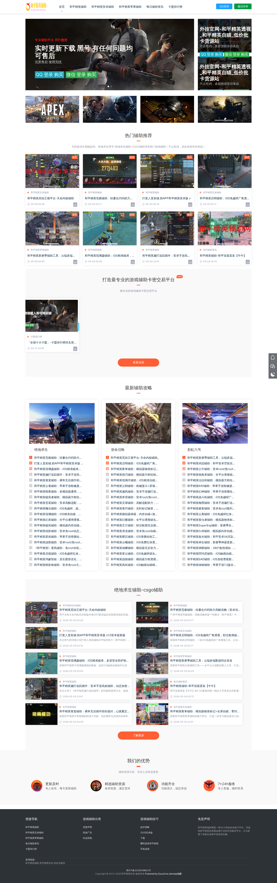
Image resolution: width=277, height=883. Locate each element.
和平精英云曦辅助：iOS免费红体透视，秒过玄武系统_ (133, 542)
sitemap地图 (175, 873)
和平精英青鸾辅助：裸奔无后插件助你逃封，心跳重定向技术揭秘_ (58, 480)
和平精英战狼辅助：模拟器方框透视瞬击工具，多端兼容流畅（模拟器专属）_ (135, 559)
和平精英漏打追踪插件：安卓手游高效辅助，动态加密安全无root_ (58, 475)
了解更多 (138, 735)
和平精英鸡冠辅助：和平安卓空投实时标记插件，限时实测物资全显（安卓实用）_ (211, 463)
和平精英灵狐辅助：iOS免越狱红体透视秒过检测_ (57, 554)
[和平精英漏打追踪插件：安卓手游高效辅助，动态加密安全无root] (41, 689)
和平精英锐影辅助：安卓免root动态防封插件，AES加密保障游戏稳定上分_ (58, 531)
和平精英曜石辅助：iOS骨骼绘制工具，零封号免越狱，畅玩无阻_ (133, 537)
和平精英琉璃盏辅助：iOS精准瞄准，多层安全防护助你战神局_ (57, 469)
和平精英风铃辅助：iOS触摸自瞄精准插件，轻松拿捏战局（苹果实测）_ (134, 565)
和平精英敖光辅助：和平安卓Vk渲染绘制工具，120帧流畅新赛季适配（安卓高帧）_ (211, 537)
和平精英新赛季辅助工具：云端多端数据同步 (51, 256)
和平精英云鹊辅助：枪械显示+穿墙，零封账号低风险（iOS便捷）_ (134, 486)
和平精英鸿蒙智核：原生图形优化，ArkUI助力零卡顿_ (58, 559)
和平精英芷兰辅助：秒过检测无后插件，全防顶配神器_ (133, 525)
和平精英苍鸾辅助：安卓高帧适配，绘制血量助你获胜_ (58, 503)
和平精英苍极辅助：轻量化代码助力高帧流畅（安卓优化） (204, 610)
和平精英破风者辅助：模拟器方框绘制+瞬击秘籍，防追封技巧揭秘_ (58, 497)
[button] (108, 86)
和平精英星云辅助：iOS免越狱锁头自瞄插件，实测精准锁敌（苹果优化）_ (134, 554)
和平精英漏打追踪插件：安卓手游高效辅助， (166, 256)
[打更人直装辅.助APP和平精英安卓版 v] (167, 171)
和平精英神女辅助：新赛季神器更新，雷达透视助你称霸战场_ (211, 542)
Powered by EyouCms (156, 873)
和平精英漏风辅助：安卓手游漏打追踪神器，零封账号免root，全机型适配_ (135, 491)
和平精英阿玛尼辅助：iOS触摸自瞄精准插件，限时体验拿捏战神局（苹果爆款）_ (211, 554)
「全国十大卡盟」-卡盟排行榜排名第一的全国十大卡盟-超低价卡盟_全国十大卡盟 (52, 342)
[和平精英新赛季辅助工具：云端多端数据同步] (52, 228)
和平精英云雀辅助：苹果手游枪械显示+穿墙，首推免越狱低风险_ (58, 486)
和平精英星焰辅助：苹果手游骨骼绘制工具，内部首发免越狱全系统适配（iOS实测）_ (58, 537)
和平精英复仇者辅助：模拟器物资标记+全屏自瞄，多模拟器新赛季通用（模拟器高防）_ (211, 520)
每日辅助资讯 (154, 6)
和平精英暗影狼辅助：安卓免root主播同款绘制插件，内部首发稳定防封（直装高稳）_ (58, 565)
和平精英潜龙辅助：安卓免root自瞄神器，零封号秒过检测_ (135, 531)
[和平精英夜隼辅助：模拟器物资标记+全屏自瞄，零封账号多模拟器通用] (152, 714)
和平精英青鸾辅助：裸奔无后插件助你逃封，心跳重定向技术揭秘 (94, 711)
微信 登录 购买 (81, 74)
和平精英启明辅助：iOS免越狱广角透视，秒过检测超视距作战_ (134, 463)
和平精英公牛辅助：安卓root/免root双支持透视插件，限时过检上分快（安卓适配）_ (211, 469)
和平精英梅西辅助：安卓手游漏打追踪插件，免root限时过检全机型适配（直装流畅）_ (211, 503)
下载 (142, 838)
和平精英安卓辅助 (102, 6)
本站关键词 (59, 863)
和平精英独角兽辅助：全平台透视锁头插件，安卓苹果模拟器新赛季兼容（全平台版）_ (211, 475)
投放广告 (87, 832)
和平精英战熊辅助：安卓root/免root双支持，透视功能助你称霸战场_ (58, 542)
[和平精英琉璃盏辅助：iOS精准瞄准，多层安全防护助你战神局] (41, 663)
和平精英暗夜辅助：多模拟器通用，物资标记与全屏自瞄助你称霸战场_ (58, 491)
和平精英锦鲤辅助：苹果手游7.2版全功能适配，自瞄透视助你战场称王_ (211, 565)
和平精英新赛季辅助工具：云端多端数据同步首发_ (211, 458)
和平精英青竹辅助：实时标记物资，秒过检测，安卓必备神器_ (135, 508)
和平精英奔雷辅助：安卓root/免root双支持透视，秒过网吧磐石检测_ (135, 497)
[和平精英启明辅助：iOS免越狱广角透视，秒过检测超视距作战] (152, 638)
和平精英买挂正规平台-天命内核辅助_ (135, 457)
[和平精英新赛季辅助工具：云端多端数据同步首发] (152, 663)
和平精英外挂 (47, 863)
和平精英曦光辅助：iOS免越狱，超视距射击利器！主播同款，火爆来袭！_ (57, 508)
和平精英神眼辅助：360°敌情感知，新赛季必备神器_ (211, 548)
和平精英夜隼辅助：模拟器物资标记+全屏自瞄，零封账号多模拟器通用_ (133, 469)
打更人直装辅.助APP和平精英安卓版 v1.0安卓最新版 (92, 635)
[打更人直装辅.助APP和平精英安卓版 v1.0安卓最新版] (41, 638)
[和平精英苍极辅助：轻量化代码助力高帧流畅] (110, 171)
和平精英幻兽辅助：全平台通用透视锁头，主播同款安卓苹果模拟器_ (58, 520)
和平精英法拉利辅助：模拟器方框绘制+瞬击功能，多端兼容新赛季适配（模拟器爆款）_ (211, 480)
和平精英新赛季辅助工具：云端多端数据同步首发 (201, 660)
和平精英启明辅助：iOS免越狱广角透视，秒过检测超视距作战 (205, 635)
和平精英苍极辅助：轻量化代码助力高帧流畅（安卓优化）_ (58, 458)
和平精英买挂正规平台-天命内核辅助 (50, 198)
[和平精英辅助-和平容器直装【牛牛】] (225, 228)
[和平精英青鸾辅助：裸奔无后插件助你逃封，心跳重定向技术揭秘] (41, 714)
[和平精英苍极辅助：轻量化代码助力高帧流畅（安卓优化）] (152, 612)
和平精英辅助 (78, 6)
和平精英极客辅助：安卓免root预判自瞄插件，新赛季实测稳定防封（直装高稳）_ (211, 508)
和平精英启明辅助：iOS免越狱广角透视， (223, 198)
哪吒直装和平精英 (149, 843)
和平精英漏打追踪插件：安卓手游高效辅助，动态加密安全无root (94, 686)
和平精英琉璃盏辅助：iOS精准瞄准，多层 (110, 256)
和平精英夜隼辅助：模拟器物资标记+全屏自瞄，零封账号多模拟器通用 (205, 711)
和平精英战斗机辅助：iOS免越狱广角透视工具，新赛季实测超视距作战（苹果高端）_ (211, 497)
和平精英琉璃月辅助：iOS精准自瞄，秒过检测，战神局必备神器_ (134, 480)
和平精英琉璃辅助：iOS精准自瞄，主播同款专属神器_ (57, 514)
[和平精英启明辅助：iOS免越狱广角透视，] (225, 171)
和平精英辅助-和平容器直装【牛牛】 (223, 255)
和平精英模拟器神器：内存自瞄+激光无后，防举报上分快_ (134, 514)
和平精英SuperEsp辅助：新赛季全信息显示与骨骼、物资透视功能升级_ (210, 525)
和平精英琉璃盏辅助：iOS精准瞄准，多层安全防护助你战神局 (94, 660)
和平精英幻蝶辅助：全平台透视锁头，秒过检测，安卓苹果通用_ (135, 520)
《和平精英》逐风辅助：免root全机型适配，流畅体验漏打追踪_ (58, 548)
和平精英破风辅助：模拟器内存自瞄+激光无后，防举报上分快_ (56, 525)
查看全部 (138, 362)
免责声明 (87, 827)
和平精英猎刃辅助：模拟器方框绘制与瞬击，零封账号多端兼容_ (135, 475)
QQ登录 (224, 6)
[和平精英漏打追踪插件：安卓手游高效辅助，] (167, 228)
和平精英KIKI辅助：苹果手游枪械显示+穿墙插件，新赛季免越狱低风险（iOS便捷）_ (211, 486)
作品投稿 (87, 838)
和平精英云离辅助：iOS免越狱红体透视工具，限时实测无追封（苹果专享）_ (211, 514)
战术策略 (144, 827)
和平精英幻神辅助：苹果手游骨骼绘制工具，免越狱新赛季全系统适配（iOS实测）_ (211, 491)
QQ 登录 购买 (49, 74)
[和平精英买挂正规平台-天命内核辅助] (52, 171)
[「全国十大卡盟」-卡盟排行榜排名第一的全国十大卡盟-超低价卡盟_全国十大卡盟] (52, 315)
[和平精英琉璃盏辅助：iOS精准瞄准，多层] (110, 228)
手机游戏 (144, 848)
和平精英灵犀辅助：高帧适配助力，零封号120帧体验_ (135, 503)
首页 (62, 6)
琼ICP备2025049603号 (138, 870)
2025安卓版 (146, 832)
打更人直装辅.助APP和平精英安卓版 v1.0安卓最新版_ (58, 463)
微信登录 (243, 6)
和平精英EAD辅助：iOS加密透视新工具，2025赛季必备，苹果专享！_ (210, 559)
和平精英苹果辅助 (130, 6)
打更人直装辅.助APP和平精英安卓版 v (166, 198)
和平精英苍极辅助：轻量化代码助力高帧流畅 (109, 198)
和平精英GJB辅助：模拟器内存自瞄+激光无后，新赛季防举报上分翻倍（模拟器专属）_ (209, 531)
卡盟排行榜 (175, 6)
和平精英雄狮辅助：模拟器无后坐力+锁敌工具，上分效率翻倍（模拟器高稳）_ (134, 548)
